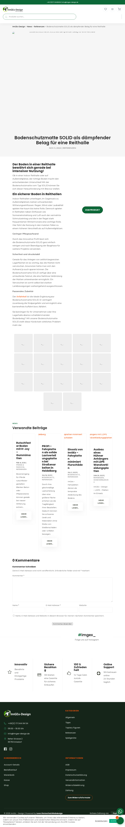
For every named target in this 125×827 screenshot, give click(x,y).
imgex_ (87, 635)
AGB (67, 764)
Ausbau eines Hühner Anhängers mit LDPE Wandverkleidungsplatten (101, 460)
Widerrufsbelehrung (74, 785)
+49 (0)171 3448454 (54, 2)
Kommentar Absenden (62, 624)
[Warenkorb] (119, 9)
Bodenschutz (48, 477)
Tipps (68, 722)
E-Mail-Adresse (53, 605)
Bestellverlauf (10, 770)
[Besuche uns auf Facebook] (5, 749)
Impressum (70, 770)
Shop (6, 785)
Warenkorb (9, 775)
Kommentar (18, 576)
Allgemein (70, 717)
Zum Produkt (92, 210)
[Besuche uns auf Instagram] (10, 749)
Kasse (7, 780)
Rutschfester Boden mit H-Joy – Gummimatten (23, 450)
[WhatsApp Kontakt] (120, 811)
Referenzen (69, 148)
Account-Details (12, 764)
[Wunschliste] (105, 9)
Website (83, 605)
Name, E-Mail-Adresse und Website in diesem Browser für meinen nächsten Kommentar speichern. (59, 616)
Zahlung (69, 790)
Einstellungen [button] (101, 821)
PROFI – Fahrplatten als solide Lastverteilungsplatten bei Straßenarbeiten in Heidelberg (49, 458)
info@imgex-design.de (70, 2)
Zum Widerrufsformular (79, 797)
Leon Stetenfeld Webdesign (49, 813)
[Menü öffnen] (112, 9)
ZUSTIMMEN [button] (115, 821)
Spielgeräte (70, 738)
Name (15, 605)
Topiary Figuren (72, 727)
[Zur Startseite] (13, 9)
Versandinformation (75, 780)
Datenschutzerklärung (76, 775)
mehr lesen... (24, 515)
